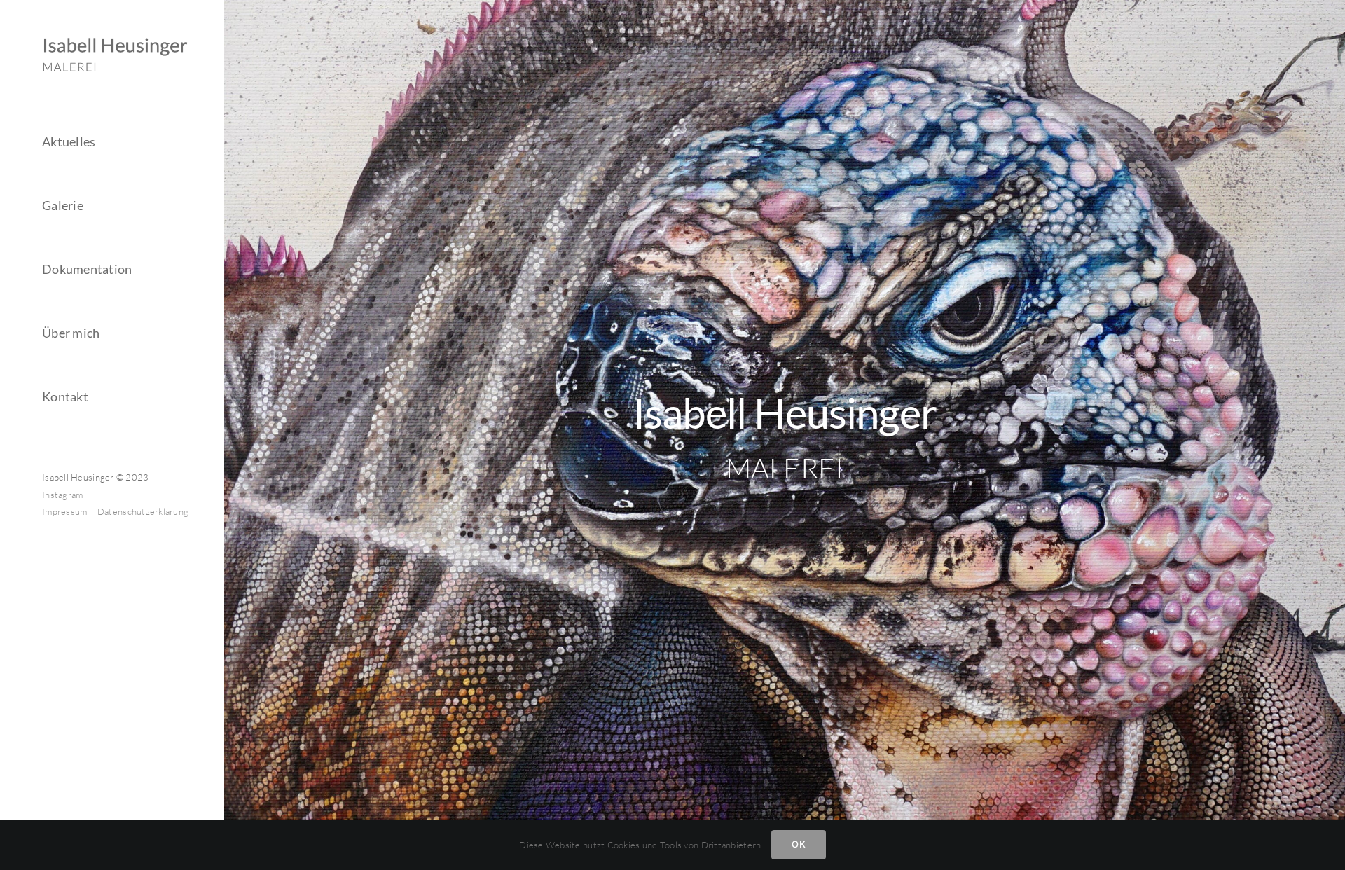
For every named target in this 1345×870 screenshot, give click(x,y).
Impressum (66, 511)
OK (798, 844)
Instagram (62, 494)
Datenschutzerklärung (142, 511)
